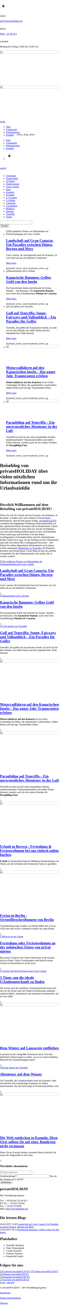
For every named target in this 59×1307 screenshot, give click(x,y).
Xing (14, 496)
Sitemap (4, 1303)
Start (8, 126)
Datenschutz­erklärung (10, 1298)
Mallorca (10, 208)
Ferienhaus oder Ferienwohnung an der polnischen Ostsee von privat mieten (27, 947)
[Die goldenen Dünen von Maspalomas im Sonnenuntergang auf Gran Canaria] (29, 564)
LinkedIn (20, 496)
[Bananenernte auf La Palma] (14, 596)
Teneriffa (10, 214)
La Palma (10, 200)
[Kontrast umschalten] (3, 6)
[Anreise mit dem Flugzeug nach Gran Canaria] (23, 971)
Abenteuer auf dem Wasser (21, 1074)
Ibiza (8, 189)
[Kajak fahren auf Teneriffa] (14, 1067)
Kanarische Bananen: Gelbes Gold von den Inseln (28, 279)
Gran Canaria (12, 186)
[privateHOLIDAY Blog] (29, 85)
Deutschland (12, 178)
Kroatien (10, 195)
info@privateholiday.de (11, 21)
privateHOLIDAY (48, 520)
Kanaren (10, 192)
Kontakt (10, 135)
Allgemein (11, 175)
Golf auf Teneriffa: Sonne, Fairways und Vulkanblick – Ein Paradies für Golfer (31, 317)
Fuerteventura (12, 184)
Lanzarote (11, 203)
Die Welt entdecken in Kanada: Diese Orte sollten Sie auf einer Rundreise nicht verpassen (29, 1142)
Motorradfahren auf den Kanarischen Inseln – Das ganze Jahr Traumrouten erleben (30, 372)
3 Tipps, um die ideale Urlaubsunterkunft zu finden (22, 980)
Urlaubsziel (11, 129)
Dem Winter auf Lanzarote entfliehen (29, 1048)
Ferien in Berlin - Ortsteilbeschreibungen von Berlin (27, 918)
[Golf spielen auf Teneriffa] (13, 626)
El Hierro (10, 181)
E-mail (8, 496)
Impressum (5, 1292)
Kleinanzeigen (13, 132)
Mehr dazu (11, 263)
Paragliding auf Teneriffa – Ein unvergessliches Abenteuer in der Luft (31, 426)
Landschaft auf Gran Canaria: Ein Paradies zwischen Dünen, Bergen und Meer (29, 244)
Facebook (32, 496)
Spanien (10, 211)
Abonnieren (6, 1182)
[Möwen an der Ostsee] (11, 936)
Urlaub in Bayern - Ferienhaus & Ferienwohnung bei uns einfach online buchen (29, 850)
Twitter (26, 496)
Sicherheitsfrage (8, 1176)
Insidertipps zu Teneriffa (29, 548)
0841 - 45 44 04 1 (8, 34)
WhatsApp (2, 496)
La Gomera (11, 197)
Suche (9, 217)
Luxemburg (11, 206)
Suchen (4, 226)
